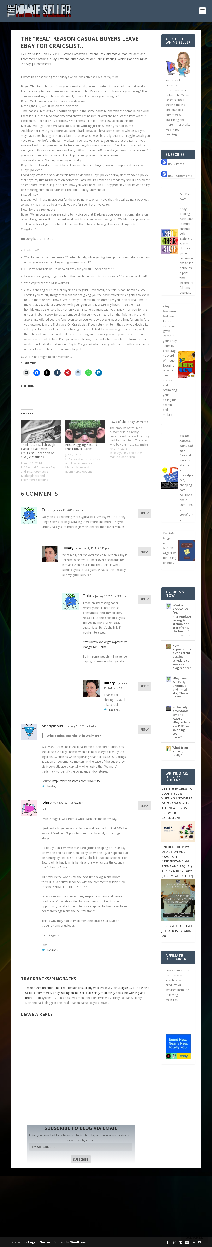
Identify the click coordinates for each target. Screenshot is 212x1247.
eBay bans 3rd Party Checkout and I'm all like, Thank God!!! (180, 687)
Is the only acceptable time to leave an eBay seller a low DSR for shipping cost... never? (181, 722)
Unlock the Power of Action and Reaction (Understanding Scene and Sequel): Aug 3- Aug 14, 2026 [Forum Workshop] (177, 861)
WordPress (78, 1242)
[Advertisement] (106, 1205)
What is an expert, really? (180, 751)
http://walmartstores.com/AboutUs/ (76, 781)
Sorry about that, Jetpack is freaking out (177, 931)
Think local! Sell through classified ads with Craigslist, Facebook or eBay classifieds (38, 451)
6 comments (42, 64)
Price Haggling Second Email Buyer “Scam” (81, 447)
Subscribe (80, 1159)
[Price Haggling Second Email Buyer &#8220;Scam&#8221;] (85, 431)
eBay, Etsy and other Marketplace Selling (77, 59)
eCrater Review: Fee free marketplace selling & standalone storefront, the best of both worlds (181, 620)
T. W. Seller (32, 54)
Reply (144, 513)
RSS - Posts (175, 164)
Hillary (67, 548)
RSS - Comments (179, 176)
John (45, 802)
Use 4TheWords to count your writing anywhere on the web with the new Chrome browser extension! (177, 803)
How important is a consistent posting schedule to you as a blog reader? (181, 656)
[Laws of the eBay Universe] (132, 439)
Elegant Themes (39, 1242)
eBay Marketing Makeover (169, 311)
